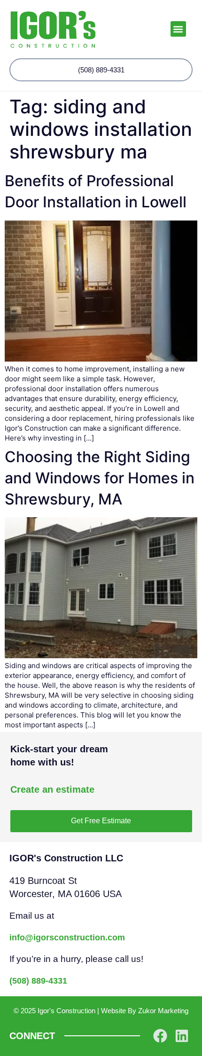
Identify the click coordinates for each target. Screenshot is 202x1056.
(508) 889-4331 (38, 980)
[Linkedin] (182, 1036)
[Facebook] (160, 1036)
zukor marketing (163, 1011)
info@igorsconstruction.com (67, 937)
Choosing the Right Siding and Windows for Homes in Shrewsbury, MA (99, 478)
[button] (178, 29)
